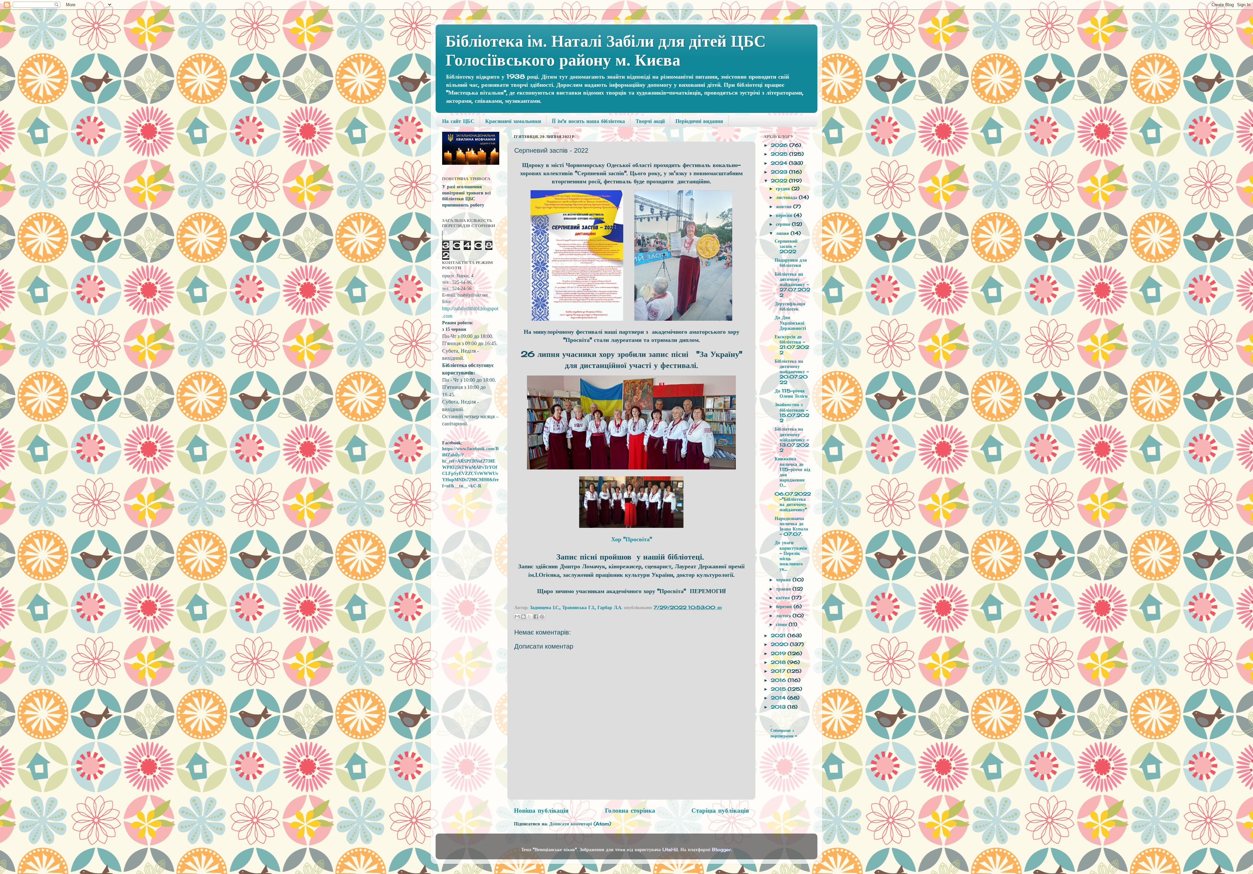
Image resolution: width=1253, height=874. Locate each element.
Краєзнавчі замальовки (513, 121)
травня (784, 588)
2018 (779, 662)
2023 (780, 172)
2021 (779, 635)
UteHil (670, 849)
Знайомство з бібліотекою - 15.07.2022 (792, 412)
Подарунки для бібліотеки (791, 262)
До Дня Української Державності (790, 322)
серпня (784, 224)
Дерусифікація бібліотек (790, 306)
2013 (779, 707)
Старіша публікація (720, 810)
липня (783, 233)
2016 (779, 680)
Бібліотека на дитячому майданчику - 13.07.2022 (792, 439)
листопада (787, 197)
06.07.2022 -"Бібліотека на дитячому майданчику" (793, 502)
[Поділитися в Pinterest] (542, 616)
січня (782, 624)
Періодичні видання (699, 121)
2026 (780, 145)
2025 (780, 154)
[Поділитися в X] (529, 616)
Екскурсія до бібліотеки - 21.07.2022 (792, 344)
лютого (784, 615)
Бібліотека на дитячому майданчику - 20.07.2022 (792, 372)
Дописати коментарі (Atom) (580, 823)
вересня (785, 215)
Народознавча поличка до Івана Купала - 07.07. (791, 526)
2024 (780, 163)
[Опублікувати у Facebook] (536, 616)
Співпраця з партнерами (782, 733)
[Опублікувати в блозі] (523, 616)
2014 (779, 697)
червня (784, 579)
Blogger (721, 849)
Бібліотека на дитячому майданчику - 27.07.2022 (792, 284)
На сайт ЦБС (458, 121)
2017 (779, 671)
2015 (779, 689)
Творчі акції (650, 121)
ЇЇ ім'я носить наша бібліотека (588, 121)
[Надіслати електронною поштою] (517, 616)
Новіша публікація (541, 810)
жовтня (784, 206)
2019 (779, 653)
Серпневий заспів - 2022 (786, 246)
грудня (784, 188)
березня (785, 606)
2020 (780, 644)
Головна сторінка (630, 810)
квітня (784, 597)
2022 (780, 180)
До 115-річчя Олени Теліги (791, 393)
